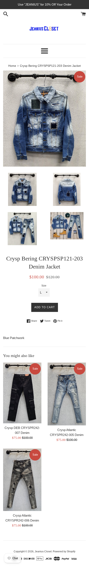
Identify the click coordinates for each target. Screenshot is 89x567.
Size (43, 285)
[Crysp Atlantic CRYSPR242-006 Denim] (22, 480)
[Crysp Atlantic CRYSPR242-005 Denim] (67, 394)
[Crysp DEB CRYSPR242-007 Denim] (22, 393)
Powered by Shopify (64, 551)
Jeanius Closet (43, 551)
